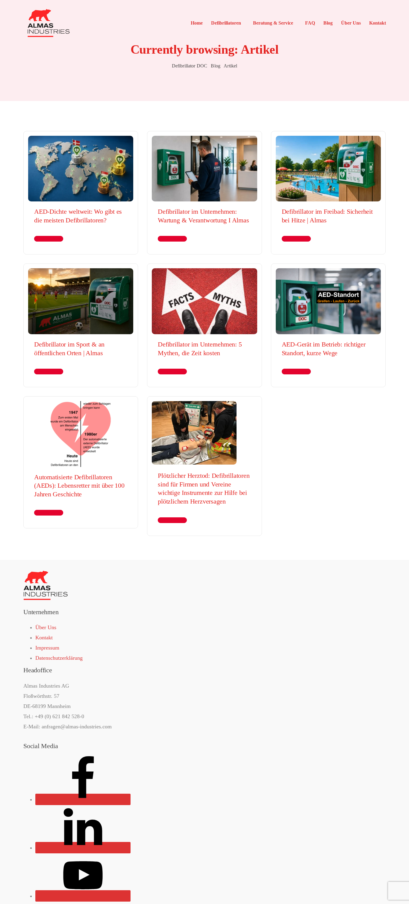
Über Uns (351, 22)
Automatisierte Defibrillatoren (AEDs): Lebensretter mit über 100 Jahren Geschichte (79, 485)
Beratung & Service (273, 22)
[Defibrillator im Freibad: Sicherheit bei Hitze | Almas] (328, 166)
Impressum (47, 648)
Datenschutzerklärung (59, 658)
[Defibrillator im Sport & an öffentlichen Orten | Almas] (81, 299)
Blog (328, 22)
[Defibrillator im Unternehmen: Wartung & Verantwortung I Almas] (204, 166)
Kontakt (377, 22)
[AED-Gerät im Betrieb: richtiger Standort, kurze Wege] (328, 299)
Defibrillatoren (226, 22)
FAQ (310, 22)
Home (197, 22)
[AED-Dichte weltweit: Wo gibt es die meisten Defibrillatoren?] (81, 166)
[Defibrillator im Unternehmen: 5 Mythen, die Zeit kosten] (204, 299)
